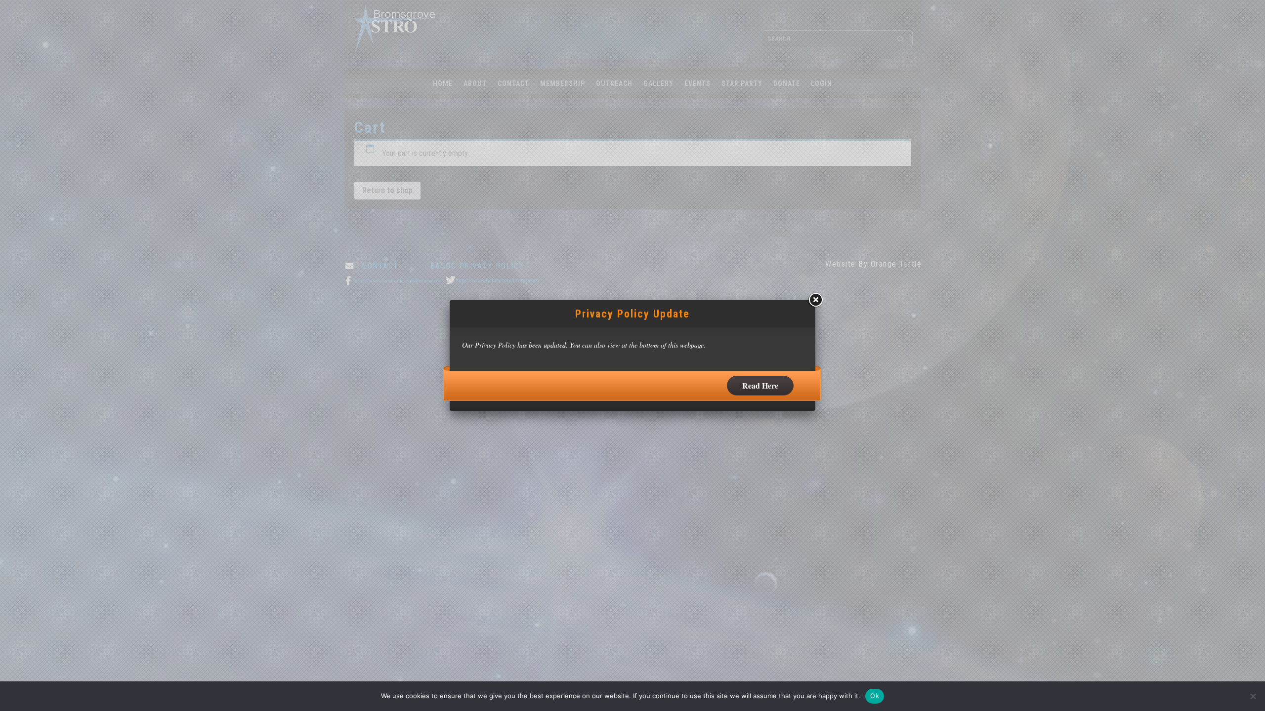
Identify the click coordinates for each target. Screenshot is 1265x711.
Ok (874, 696)
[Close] (815, 300)
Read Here (760, 385)
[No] (1253, 696)
